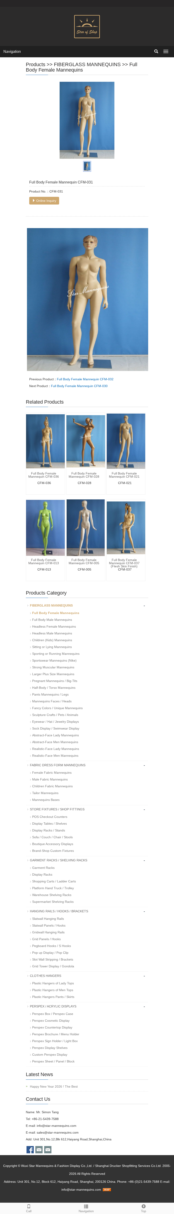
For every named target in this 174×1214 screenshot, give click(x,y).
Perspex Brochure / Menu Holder (55, 1034)
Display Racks (42, 874)
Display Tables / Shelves (49, 823)
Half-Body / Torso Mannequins (53, 687)
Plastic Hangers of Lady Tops (53, 983)
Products (35, 64)
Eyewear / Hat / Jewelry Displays (55, 721)
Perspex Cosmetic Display (51, 1020)
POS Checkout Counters (49, 817)
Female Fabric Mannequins (52, 772)
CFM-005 (84, 569)
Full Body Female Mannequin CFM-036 (43, 475)
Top (143, 1211)
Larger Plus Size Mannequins (53, 674)
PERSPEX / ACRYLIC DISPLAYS (53, 1006)
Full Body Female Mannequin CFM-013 (43, 561)
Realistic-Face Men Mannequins (55, 755)
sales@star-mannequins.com (58, 1132)
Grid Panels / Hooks (46, 939)
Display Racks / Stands (48, 830)
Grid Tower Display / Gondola (53, 966)
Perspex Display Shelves (50, 1048)
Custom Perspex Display (49, 1054)
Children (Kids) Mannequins (52, 640)
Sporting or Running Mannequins (56, 653)
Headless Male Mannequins (52, 633)
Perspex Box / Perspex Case (52, 1014)
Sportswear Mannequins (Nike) (54, 660)
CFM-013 (44, 569)
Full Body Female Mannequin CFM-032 (85, 379)
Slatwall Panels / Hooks (48, 925)
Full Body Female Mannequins (81, 67)
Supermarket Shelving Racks (53, 901)
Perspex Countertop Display (52, 1027)
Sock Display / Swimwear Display (55, 728)
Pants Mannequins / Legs (50, 694)
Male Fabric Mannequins (50, 779)
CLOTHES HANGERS (45, 976)
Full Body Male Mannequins (52, 619)
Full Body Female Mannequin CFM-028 (84, 475)
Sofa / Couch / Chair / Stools (52, 837)
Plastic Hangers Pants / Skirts (53, 997)
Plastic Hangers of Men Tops (52, 990)
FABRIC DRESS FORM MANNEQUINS (57, 765)
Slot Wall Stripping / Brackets (52, 959)
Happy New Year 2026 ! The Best (53, 1086)
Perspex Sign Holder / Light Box (55, 1041)
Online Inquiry (45, 200)
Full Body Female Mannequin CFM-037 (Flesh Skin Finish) (124, 563)
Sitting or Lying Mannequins (52, 647)
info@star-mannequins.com (56, 1125)
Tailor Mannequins (45, 793)
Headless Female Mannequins (54, 626)
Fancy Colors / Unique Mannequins (57, 708)
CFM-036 (44, 483)
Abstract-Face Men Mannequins (55, 742)
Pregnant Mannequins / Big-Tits (54, 681)
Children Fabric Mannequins (52, 786)
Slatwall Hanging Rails (48, 918)
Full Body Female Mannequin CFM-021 (124, 475)
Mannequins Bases (46, 800)
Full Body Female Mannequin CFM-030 (79, 386)
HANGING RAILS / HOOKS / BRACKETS (59, 911)
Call (28, 1211)
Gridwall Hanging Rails (48, 932)
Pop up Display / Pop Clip (50, 952)
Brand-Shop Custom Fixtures (53, 851)
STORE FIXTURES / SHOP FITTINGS (57, 809)
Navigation (12, 51)
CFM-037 (125, 569)
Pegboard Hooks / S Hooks (51, 946)
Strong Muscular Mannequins (53, 667)
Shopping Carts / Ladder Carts (54, 881)
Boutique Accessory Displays (52, 844)
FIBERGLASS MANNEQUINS (87, 64)
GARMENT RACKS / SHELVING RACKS (58, 860)
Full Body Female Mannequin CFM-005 (84, 561)
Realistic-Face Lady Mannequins (55, 749)
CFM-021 (125, 483)
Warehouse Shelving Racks (51, 895)
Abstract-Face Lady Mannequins (55, 735)
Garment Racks (43, 868)
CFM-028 (84, 483)
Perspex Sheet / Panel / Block (53, 1061)
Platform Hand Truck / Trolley (53, 888)
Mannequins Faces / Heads (52, 701)
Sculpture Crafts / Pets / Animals (55, 715)
